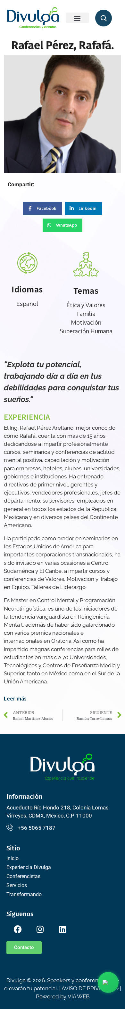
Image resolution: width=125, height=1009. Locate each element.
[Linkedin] (62, 929)
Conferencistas (23, 876)
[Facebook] (17, 929)
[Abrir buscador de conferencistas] (103, 18)
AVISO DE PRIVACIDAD (90, 988)
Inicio (12, 858)
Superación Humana (86, 331)
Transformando (24, 894)
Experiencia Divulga (28, 867)
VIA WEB (78, 996)
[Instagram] (40, 929)
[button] (77, 18)
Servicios (16, 885)
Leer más (15, 698)
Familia (86, 313)
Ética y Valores (85, 305)
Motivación (86, 322)
